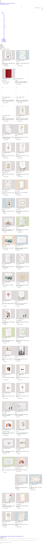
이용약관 (8, 536)
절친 (1, 48)
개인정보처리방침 (13, 536)
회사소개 (1, 536)
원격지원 (21, 536)
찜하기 (9, 60)
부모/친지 (1, 46)
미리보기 (3, 60)
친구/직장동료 (2, 47)
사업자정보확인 (18, 536)
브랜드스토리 (5, 536)
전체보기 (1, 45)
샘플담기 (6, 60)
